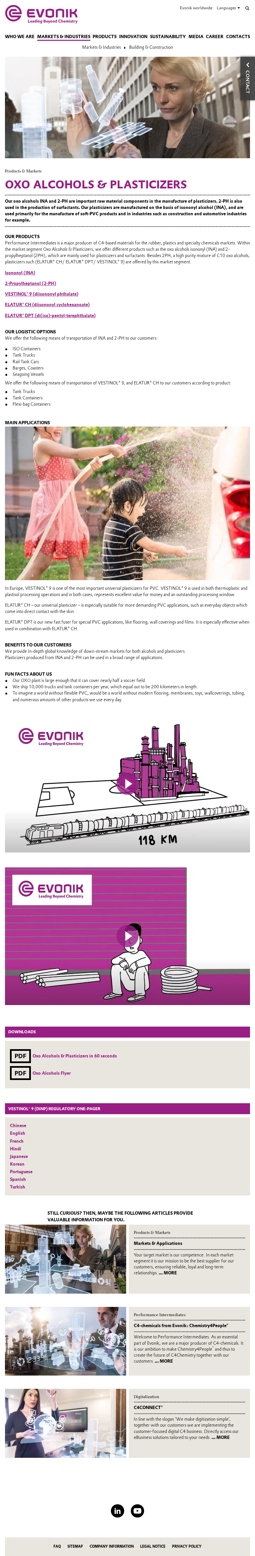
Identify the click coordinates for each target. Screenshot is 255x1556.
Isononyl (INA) (20, 272)
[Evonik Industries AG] (41, 14)
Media (196, 36)
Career (214, 36)
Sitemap (75, 1546)
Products (105, 36)
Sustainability (168, 36)
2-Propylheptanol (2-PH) (30, 283)
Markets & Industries (63, 36)
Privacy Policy (187, 1546)
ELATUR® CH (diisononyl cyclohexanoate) (47, 304)
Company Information (112, 1546)
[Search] (247, 8)
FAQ (57, 1546)
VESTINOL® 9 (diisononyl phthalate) (41, 294)
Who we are (20, 36)
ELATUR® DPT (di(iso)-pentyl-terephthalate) (50, 315)
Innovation (133, 36)
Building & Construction (151, 47)
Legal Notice (152, 1546)
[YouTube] (137, 1511)
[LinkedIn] (117, 1511)
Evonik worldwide (196, 7)
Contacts (238, 36)
